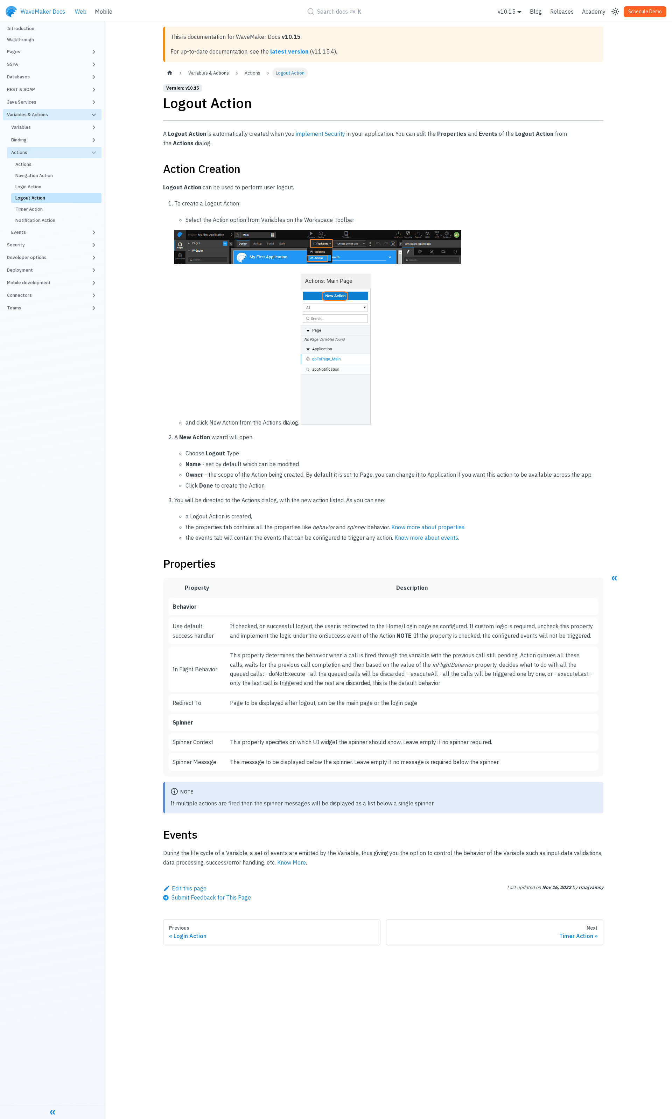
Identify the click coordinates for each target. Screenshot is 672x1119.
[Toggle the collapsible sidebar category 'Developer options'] (94, 257)
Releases (562, 11)
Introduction (20, 29)
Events (18, 232)
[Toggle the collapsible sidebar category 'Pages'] (94, 51)
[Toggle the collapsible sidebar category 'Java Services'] (94, 102)
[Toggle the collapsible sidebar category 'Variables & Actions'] (94, 114)
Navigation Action (34, 176)
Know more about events (426, 537)
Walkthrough (20, 40)
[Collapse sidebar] (52, 1112)
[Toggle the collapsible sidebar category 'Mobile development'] (94, 282)
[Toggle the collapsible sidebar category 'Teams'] (94, 308)
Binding (19, 140)
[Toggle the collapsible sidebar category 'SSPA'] (94, 64)
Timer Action (29, 209)
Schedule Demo (645, 11)
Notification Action (35, 220)
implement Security (320, 133)
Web (80, 11)
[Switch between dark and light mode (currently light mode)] (615, 11)
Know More (291, 862)
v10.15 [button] (507, 11)
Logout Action (30, 198)
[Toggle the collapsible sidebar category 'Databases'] (94, 77)
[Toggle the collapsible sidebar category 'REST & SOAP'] (94, 89)
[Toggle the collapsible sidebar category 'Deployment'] (94, 270)
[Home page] (169, 73)
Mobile (103, 11)
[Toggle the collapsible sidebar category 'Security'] (94, 245)
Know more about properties (427, 527)
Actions (19, 152)
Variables (21, 127)
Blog (536, 11)
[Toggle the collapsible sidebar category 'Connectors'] (94, 295)
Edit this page (189, 888)
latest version (289, 51)
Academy (594, 11)
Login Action (28, 187)
